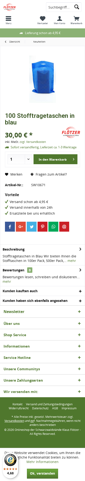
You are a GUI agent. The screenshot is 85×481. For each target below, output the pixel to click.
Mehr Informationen (42, 461)
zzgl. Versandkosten (33, 142)
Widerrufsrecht (19, 408)
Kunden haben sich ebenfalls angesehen (35, 300)
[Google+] (21, 227)
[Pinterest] (42, 227)
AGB (55, 408)
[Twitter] (32, 227)
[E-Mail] (64, 227)
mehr (71, 260)
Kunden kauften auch (20, 291)
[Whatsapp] (53, 227)
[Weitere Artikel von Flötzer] (71, 132)
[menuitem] (8, 20)
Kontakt (17, 404)
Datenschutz (40, 408)
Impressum (69, 408)
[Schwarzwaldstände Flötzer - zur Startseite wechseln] (21, 7)
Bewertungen (13, 270)
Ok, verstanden (42, 473)
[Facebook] (10, 227)
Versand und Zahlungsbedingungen (49, 404)
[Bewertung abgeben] (33, 128)
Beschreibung (14, 249)
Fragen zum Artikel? (51, 174)
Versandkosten (14, 421)
